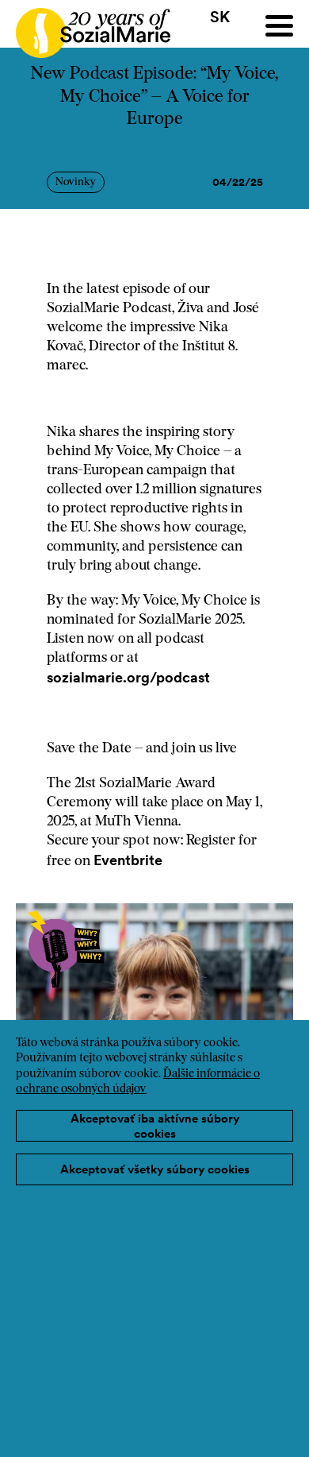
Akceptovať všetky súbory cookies (155, 1169)
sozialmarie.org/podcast (130, 677)
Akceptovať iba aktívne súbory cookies (155, 1126)
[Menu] (279, 25)
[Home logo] (85, 26)
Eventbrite (129, 860)
